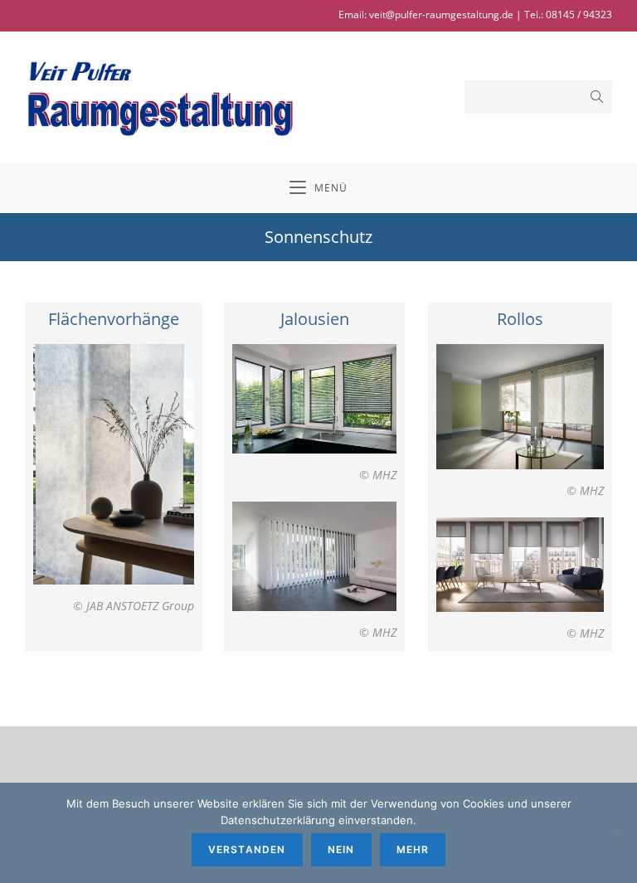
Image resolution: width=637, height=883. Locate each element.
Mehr (413, 849)
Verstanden (247, 849)
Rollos (520, 319)
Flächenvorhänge (113, 319)
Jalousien (314, 319)
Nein (341, 849)
